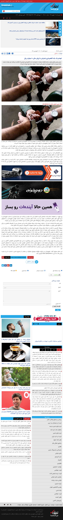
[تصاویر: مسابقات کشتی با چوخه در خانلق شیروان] (47, 333)
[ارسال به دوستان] (4, 53)
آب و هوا (20, 1)
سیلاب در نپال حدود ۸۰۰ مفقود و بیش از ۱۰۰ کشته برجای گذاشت (15, 440)
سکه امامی (58, 490)
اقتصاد (39, 505)
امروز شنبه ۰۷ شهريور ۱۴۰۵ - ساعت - (51, 15)
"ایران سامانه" (34, 516)
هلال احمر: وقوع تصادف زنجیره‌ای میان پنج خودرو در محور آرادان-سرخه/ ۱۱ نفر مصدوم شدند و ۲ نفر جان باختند (15, 462)
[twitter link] (4, 504)
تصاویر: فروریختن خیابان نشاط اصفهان (52, 388)
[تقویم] (60, 31)
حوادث (60, 53)
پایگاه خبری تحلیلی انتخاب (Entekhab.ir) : (52, 104)
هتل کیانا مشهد (57, 440)
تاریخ (42, 505)
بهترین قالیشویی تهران (55, 487)
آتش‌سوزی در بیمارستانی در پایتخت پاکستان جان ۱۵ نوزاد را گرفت (15, 457)
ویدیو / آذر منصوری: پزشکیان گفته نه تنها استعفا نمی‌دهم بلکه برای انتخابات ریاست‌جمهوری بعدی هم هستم (46, 412)
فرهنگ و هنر (25, 505)
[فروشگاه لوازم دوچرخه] (32, 190)
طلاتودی (59, 463)
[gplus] (8, 265)
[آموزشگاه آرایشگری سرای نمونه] (32, 207)
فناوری (30, 505)
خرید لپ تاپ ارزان (56, 436)
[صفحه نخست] (60, 23)
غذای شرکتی (58, 453)
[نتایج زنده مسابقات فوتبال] (60, 34)
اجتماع (35, 505)
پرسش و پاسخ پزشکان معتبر (54, 420)
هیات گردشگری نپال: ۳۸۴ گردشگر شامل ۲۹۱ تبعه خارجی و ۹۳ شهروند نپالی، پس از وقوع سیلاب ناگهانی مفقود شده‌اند (15, 444)
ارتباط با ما (34, 510)
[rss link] (11, 504)
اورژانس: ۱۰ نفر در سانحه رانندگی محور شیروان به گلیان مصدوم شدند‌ (15, 453)
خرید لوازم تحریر (57, 433)
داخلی (55, 53)
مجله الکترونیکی (11, 510)
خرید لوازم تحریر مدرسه (55, 426)
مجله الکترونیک (8, 1)
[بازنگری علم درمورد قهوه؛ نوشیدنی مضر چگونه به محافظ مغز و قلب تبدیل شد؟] (16, 352)
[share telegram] (7, 18)
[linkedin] (11, 265)
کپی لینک (30, 257)
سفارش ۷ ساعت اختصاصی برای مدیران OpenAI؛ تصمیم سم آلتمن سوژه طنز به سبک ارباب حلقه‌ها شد (16, 412)
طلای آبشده (58, 497)
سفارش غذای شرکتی (56, 477)
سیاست (52, 505)
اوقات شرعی (14, 1)
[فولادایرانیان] (32, 172)
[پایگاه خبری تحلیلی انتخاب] (55, 7)
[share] (3, 18)
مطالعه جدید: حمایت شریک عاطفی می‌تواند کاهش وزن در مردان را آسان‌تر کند (26, 23)
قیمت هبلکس (57, 470)
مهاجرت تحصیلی (57, 467)
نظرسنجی (3, 1)
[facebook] (5, 265)
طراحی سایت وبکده (56, 480)
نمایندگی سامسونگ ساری (54, 450)
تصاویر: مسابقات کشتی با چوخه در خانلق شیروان (48, 341)
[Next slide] (33, 323)
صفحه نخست (58, 505)
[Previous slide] (38, 323)
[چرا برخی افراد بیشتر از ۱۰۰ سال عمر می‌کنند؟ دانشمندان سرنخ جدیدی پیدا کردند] (16, 376)
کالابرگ (59, 460)
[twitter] (3, 265)
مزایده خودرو (58, 484)
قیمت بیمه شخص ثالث (55, 474)
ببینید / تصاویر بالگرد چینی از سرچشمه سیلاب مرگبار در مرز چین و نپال (46, 384)
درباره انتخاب (40, 510)
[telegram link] (8, 504)
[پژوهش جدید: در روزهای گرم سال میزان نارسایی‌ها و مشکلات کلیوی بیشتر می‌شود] (16, 328)
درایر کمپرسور (58, 457)
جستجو (41, 512)
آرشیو (37, 512)
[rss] (10, 18)
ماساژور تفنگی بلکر (56, 443)
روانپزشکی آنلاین (57, 501)
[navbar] (61, 15)
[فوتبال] (60, 29)
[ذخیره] (7, 53)
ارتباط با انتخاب (29, 1)
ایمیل (59, 287)
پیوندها (23, 1)
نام (60, 283)
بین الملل (47, 505)
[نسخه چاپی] (2, 53)
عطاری (59, 447)
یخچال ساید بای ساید (55, 430)
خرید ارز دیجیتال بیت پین (54, 423)
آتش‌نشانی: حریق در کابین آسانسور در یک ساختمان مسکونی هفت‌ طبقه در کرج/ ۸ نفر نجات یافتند (15, 448)
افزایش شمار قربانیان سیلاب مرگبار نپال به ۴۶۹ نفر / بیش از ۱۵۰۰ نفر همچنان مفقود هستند (15, 427)
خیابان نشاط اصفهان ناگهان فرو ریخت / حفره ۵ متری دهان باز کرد (15, 422)
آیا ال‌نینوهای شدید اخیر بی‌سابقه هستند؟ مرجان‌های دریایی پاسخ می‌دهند (27, 31)
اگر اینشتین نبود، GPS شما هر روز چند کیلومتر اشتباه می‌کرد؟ (30, 39)
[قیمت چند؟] (60, 26)
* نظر (59, 291)
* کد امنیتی (58, 304)
